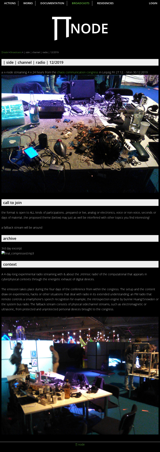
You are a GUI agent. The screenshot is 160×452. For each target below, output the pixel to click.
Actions (10, 3)
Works (28, 3)
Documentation (52, 3)
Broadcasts (80, 3)
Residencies (105, 3)
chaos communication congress (77, 72)
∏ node (80, 444)
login (153, 3)
